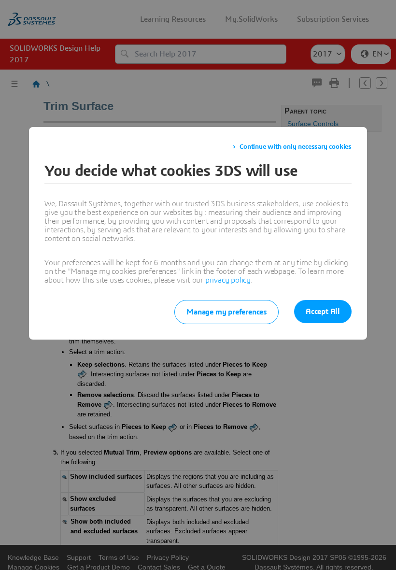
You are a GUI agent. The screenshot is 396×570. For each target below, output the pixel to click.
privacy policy (228, 280)
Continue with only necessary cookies (296, 146)
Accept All (323, 311)
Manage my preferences (226, 312)
